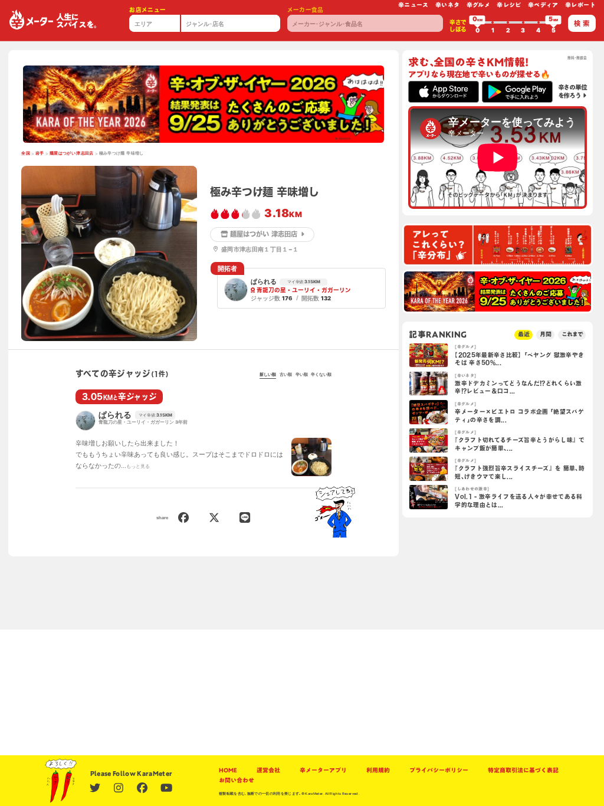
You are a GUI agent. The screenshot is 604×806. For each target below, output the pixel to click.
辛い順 (302, 374)
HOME (228, 770)
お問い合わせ (236, 780)
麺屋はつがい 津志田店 (72, 153)
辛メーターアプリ (323, 770)
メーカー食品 (305, 9)
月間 (546, 334)
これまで (572, 334)
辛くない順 (321, 374)
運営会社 (268, 770)
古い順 (286, 374)
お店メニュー (147, 9)
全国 (25, 153)
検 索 (581, 23)
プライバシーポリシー (438, 770)
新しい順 (268, 374)
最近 (524, 334)
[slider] (477, 22)
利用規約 (378, 770)
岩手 (39, 153)
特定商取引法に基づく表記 (523, 770)
